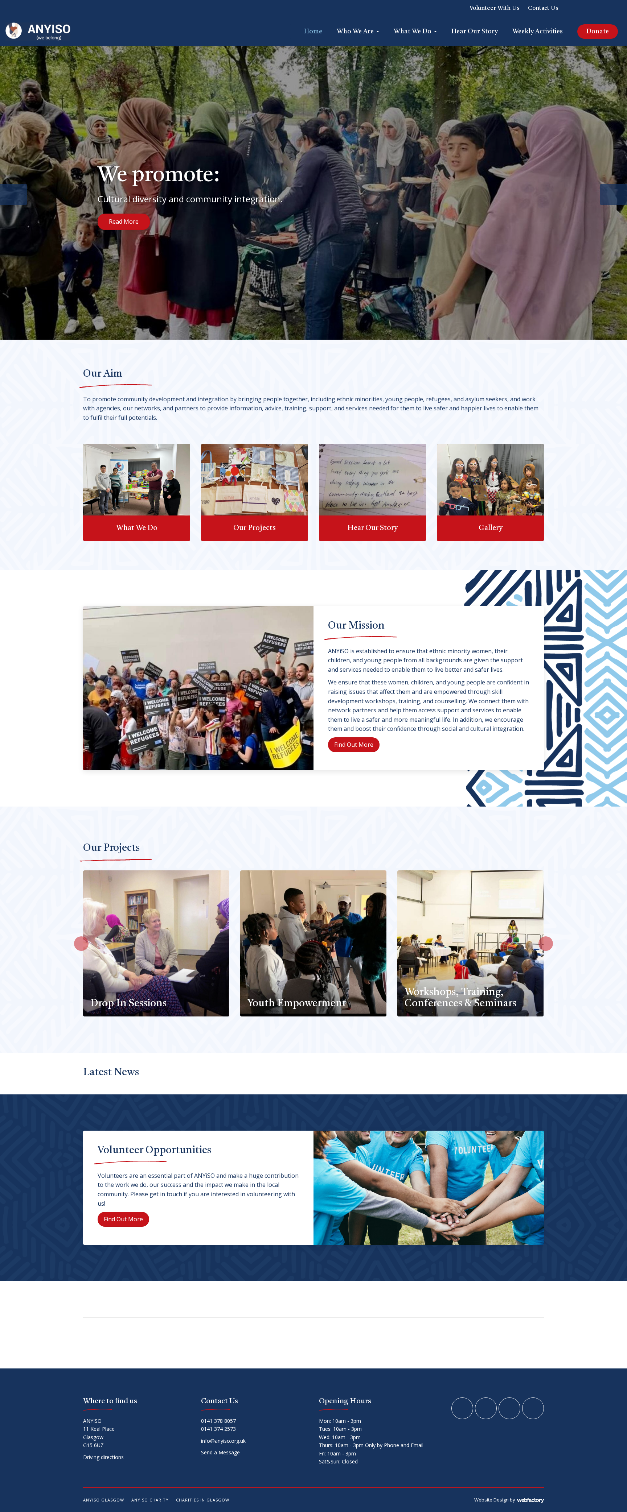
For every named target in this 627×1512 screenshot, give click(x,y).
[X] (587, 8)
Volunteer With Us (494, 8)
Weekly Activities (537, 31)
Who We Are (355, 31)
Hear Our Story (474, 31)
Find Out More (128, 228)
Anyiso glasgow (103, 1500)
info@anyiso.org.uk (223, 1440)
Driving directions (104, 1457)
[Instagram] (612, 8)
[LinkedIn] (599, 8)
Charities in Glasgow (202, 1500)
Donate (597, 31)
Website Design (491, 1499)
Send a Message (221, 1452)
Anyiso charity (150, 1500)
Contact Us (543, 8)
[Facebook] (574, 8)
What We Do (412, 31)
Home (313, 31)
